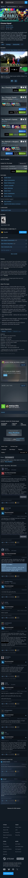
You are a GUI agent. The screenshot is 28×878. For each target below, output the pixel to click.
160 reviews (13, 583)
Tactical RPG (16, 44)
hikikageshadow (8, 710)
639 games (7, 583)
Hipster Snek (8, 508)
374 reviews (13, 469)
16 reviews (7, 509)
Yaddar (6, 683)
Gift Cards (5, 837)
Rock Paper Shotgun (5, 279)
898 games (7, 684)
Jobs (16, 829)
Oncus (6, 468)
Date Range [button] (12, 449)
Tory (6, 732)
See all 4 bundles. (5, 159)
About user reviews (14, 424)
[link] (13, 112)
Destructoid (6, 268)
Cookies (5, 851)
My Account (18, 851)
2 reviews (6, 624)
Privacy (4, 844)
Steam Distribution (7, 835)
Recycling (17, 835)
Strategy (8, 44)
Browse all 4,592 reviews (14, 808)
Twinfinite (6, 275)
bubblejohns (8, 657)
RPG (3, 44)
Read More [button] (23, 496)
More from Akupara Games (15, 362)
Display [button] (3, 452)
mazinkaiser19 (8, 623)
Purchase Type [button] (14, 446)
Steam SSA (5, 829)
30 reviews (7, 658)
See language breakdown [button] (4, 424)
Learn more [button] (23, 232)
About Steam (6, 827)
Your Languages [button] (8, 457)
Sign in (2, 76)
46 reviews (7, 603)
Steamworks (6, 832)
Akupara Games (9, 27)
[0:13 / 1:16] (14, 59)
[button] (3, 6)
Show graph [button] (22, 452)
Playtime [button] (20, 449)
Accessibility (6, 846)
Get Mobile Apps (8, 873)
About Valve (18, 827)
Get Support (18, 849)
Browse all (23, 163)
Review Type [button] (4, 446)
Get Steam (17, 844)
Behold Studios (9, 25)
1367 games (7, 469)
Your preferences (23, 424)
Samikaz (7, 549)
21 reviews (13, 684)
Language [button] (3, 449)
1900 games (7, 550)
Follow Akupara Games (12, 371)
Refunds (5, 854)
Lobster (6, 602)
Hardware (17, 832)
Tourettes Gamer (9, 581)
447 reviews (13, 550)
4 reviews (6, 711)
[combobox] (15, 2)
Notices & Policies (7, 849)
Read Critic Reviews (14, 407)
